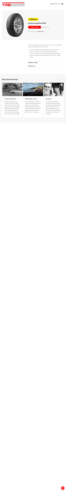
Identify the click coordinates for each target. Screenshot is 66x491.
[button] (62, 488)
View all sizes (41, 31)
